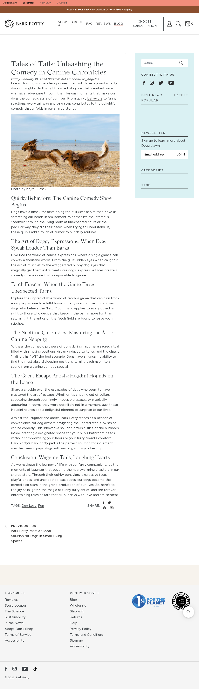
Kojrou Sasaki (36, 189)
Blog (118, 23)
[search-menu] (181, 63)
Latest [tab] (181, 95)
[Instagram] (14, 669)
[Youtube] (25, 669)
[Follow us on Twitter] (161, 83)
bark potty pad (43, 443)
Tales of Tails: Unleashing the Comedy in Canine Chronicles (58, 67)
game (84, 298)
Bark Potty (28, 2)
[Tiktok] (35, 669)
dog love (29, 505)
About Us (77, 24)
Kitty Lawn (45, 2)
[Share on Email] (111, 508)
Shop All (62, 24)
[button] (188, 612)
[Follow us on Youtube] (171, 83)
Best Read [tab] (151, 95)
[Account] (169, 23)
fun (41, 505)
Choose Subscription (145, 24)
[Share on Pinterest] (104, 508)
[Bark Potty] (27, 23)
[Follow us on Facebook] (144, 83)
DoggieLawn (10, 2)
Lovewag (62, 2)
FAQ (89, 23)
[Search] (178, 23)
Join (181, 154)
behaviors (94, 98)
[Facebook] (6, 669)
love (89, 495)
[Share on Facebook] (103, 503)
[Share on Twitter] (109, 503)
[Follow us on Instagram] (152, 83)
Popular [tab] (150, 100)
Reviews (103, 23)
